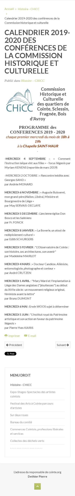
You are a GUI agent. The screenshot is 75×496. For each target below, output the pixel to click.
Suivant (61, 345)
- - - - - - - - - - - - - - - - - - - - (26, 448)
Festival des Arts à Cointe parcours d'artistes (31, 405)
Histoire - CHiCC (29, 9)
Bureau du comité (21, 422)
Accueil (9, 8)
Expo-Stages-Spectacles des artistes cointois (33, 394)
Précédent (15, 345)
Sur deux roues (19, 415)
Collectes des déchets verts (27, 440)
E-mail (31, 335)
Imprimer (14, 335)
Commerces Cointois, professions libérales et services (36, 431)
